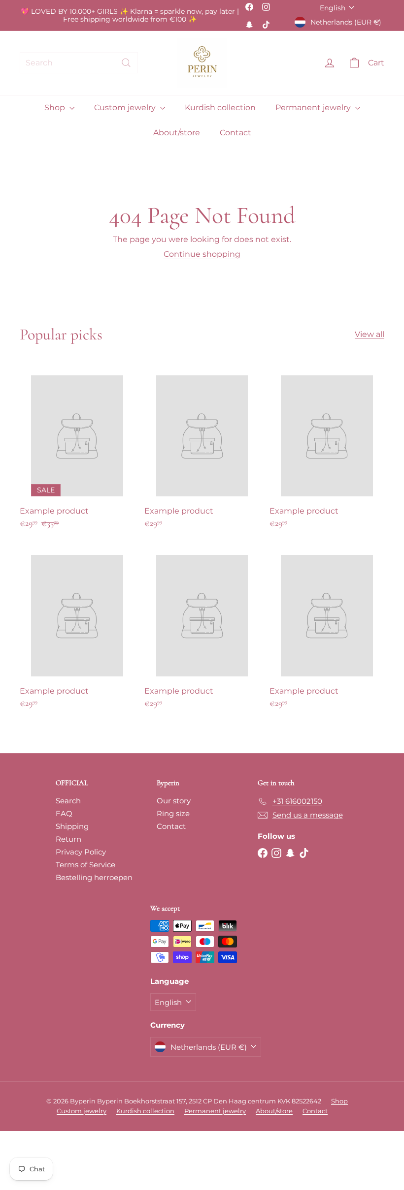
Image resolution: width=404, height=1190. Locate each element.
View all (369, 334)
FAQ (64, 813)
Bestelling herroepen (94, 877)
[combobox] (79, 62)
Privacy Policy (81, 851)
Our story (174, 800)
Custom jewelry (126, 107)
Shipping (72, 826)
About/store (176, 132)
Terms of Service (85, 864)
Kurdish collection (220, 107)
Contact (235, 132)
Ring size (173, 813)
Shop (55, 107)
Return (68, 839)
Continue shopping (202, 254)
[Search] (126, 62)
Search (68, 800)
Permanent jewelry (314, 107)
